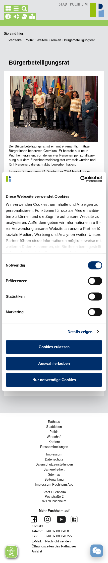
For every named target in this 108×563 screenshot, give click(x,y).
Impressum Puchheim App (54, 484)
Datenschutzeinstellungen (54, 464)
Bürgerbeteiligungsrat (79, 40)
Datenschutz (54, 459)
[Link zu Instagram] (45, 520)
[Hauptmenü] (16, 8)
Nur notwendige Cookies (54, 380)
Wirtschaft (54, 437)
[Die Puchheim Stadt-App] (72, 519)
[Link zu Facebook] (34, 520)
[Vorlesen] (16, 16)
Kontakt (37, 526)
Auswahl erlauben (54, 363)
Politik (29, 40)
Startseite (15, 40)
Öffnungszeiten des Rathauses (54, 546)
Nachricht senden (58, 541)
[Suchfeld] (24, 8)
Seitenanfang (54, 479)
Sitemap (54, 474)
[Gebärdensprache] (24, 16)
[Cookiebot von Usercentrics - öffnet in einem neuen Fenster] (80, 179)
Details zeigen (80, 332)
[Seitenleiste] (8, 8)
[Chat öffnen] (96, 550)
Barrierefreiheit (54, 469)
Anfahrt (37, 551)
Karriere (54, 442)
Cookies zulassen (54, 347)
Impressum (54, 454)
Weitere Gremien (49, 40)
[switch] (95, 281)
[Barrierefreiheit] (8, 16)
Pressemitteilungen (54, 447)
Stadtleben (54, 427)
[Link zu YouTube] (59, 519)
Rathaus (54, 422)
